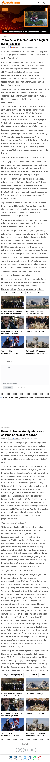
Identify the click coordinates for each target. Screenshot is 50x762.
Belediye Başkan (16, 675)
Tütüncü (34, 675)
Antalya (5, 675)
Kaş (27, 675)
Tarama (20, 292)
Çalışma (5, 292)
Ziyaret (43, 675)
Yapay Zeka (31, 292)
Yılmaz (40, 292)
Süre (13, 292)
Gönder (8, 387)
